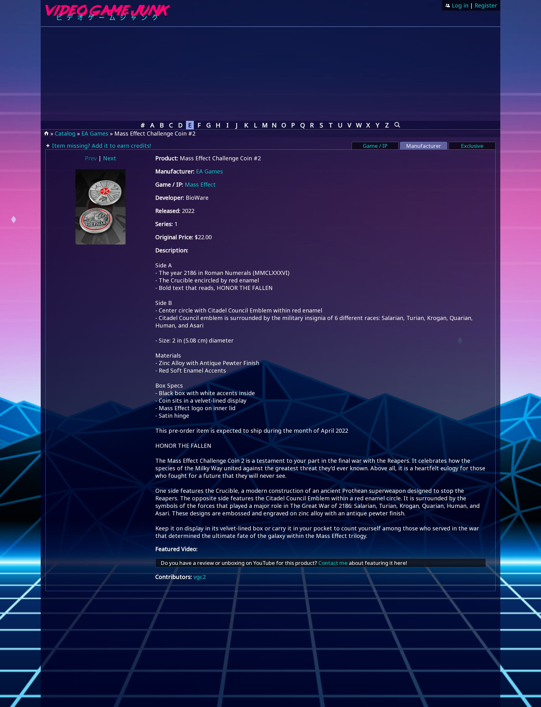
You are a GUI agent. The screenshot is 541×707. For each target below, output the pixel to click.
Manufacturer (423, 145)
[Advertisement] (270, 74)
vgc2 (199, 577)
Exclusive (472, 145)
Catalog (65, 133)
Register (486, 5)
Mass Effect (200, 184)
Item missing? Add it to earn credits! (100, 145)
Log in (459, 5)
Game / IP (375, 145)
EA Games (94, 133)
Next (109, 158)
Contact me (333, 562)
